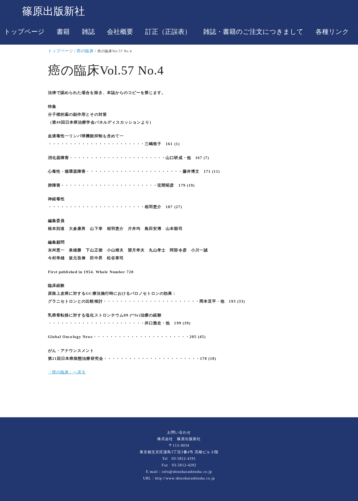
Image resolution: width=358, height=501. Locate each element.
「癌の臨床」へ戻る (67, 372)
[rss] (179, 400)
